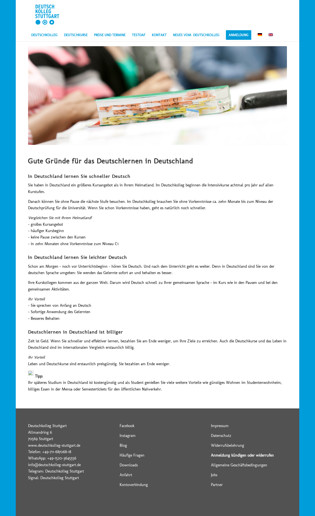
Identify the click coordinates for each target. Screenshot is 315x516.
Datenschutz (221, 435)
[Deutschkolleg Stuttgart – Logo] (47, 14)
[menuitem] (44, 35)
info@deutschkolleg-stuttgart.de (54, 464)
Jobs (214, 475)
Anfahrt (126, 475)
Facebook (127, 425)
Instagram (128, 435)
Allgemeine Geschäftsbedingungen (239, 465)
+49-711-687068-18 (56, 451)
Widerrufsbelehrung (227, 445)
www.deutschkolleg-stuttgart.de (54, 445)
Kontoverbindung (134, 484)
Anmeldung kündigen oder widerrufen (242, 455)
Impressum (220, 425)
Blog (123, 445)
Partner (217, 484)
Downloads (129, 465)
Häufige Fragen (132, 455)
